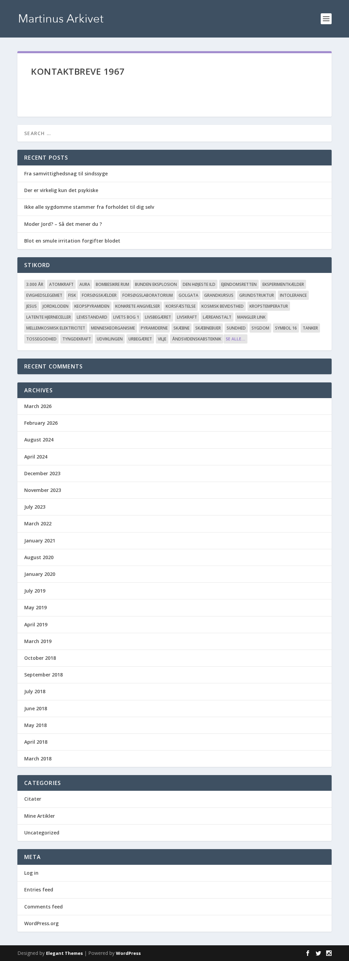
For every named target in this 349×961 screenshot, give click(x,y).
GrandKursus (218, 295)
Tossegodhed (41, 339)
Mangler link (251, 317)
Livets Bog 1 (126, 317)
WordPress (128, 953)
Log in (31, 873)
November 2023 (42, 490)
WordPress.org (41, 923)
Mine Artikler (39, 816)
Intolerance (293, 295)
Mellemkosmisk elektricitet (55, 328)
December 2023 (42, 473)
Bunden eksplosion (156, 284)
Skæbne (181, 328)
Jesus (31, 306)
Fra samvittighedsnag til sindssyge (66, 173)
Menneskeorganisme (113, 328)
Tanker (310, 328)
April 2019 (35, 624)
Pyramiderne (154, 328)
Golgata (188, 295)
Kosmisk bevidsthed (222, 306)
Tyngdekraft (76, 339)
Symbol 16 (286, 328)
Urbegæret (140, 339)
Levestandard (92, 317)
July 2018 (34, 691)
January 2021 (39, 540)
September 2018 (43, 674)
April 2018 (35, 742)
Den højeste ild (199, 284)
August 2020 (39, 557)
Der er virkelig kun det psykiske (61, 190)
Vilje (162, 339)
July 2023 (34, 507)
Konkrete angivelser (137, 306)
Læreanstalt (217, 317)
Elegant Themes (64, 953)
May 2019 (35, 607)
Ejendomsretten (239, 284)
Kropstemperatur (268, 306)
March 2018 (37, 758)
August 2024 (39, 439)
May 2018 (35, 725)
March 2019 (37, 641)
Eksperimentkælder (283, 284)
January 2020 (39, 574)
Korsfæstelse (181, 306)
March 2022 (37, 523)
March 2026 (37, 406)
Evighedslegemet (44, 295)
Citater (32, 799)
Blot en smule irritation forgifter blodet (72, 240)
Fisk (72, 295)
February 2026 (41, 423)
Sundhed (236, 328)
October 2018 (40, 658)
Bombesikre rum (112, 284)
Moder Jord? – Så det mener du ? (63, 224)
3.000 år (34, 284)
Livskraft (187, 317)
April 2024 (35, 456)
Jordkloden (56, 306)
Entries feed (38, 889)
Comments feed (43, 906)
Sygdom (260, 328)
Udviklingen (110, 339)
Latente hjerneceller (48, 317)
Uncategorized (41, 832)
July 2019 (34, 590)
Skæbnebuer (208, 328)
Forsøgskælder (99, 295)
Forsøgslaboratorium (147, 295)
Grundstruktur (256, 295)
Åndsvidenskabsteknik (196, 339)
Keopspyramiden (91, 306)
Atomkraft (61, 284)
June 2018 (35, 708)
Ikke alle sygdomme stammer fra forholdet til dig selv (89, 207)
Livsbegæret (158, 317)
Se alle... (235, 339)
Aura (84, 284)
